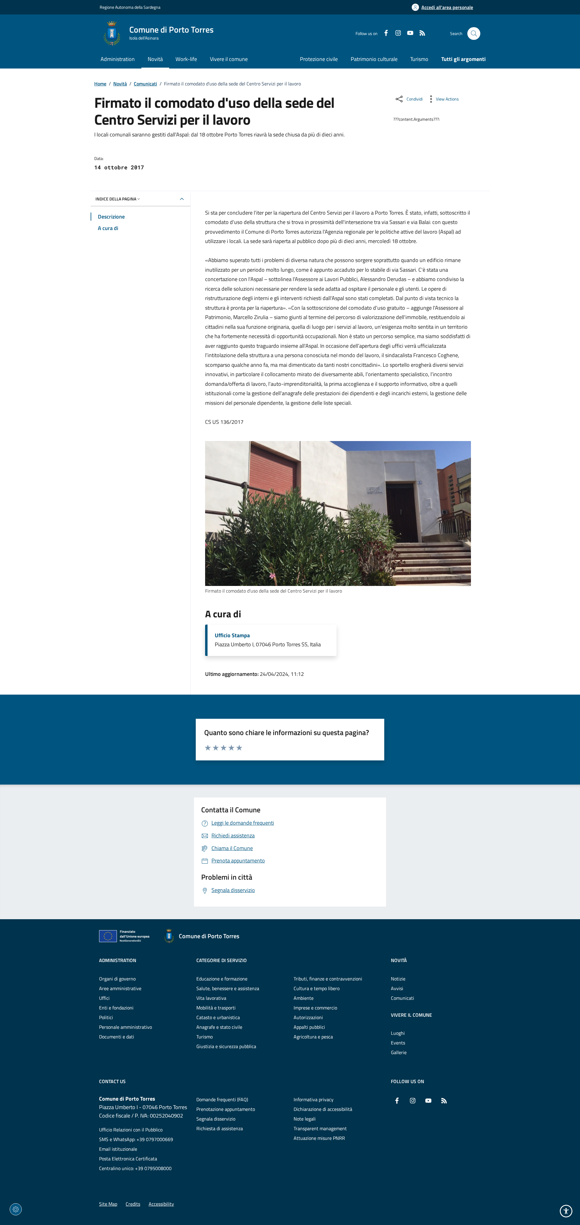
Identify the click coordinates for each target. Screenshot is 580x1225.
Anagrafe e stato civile (219, 1027)
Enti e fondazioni (116, 1007)
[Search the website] (473, 33)
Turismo (419, 59)
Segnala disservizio (215, 1118)
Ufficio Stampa (232, 635)
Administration (117, 960)
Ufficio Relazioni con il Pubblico (131, 1129)
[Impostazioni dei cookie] (16, 1209)
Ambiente (304, 998)
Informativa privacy (314, 1099)
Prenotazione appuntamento (225, 1109)
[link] (338, 513)
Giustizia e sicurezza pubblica (226, 1046)
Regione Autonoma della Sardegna (130, 7)
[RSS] (420, 33)
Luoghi (398, 1033)
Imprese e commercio (315, 1007)
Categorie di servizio (221, 960)
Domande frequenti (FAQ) (222, 1099)
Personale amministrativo (125, 1027)
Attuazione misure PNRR (319, 1138)
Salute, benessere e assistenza (227, 988)
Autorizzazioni (308, 1017)
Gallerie (399, 1052)
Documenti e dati (116, 1036)
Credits (133, 1203)
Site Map (108, 1203)
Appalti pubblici (309, 1027)
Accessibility (161, 1203)
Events (398, 1042)
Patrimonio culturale (374, 59)
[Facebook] (384, 33)
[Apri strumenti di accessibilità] (566, 1211)
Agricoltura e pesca (313, 1036)
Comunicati (145, 83)
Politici (106, 1017)
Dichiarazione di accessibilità (323, 1109)
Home (100, 83)
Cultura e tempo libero (317, 988)
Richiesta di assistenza (219, 1128)
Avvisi (397, 988)
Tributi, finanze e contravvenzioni (328, 978)
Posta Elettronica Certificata (128, 1158)
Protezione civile (319, 59)
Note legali (305, 1118)
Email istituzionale (118, 1149)
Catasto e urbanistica (218, 1017)
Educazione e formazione (221, 978)
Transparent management (320, 1128)
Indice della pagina (115, 199)
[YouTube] (408, 33)
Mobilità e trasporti (216, 1007)
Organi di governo (117, 978)
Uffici (104, 998)
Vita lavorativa (211, 998)
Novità (120, 83)
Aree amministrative (120, 988)
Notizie (398, 978)
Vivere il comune (411, 1015)
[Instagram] (396, 33)
